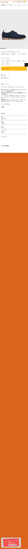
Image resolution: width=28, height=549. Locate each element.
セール (7, 5)
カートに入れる (5, 68)
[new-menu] (26, 2)
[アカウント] (19, 2)
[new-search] (14, 2)
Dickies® (3, 5)
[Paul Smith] (4, 1)
